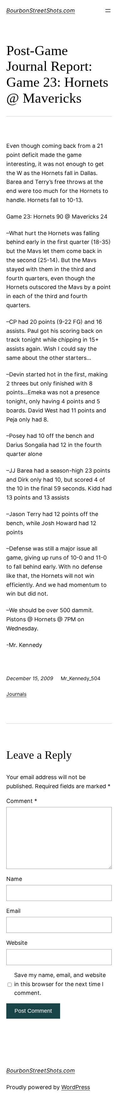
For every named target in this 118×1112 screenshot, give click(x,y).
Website (16, 942)
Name (14, 879)
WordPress (75, 1087)
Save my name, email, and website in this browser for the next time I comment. (60, 984)
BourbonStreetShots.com (40, 10)
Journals (16, 694)
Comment (21, 801)
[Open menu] (108, 10)
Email (13, 911)
